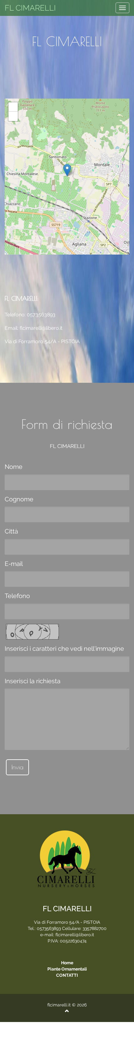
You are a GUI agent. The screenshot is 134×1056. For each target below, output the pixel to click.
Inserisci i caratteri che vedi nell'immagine (64, 648)
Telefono (17, 596)
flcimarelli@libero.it (41, 328)
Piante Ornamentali (67, 968)
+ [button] (13, 107)
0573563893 (41, 315)
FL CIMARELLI (30, 7)
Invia (17, 767)
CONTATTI (67, 975)
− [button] (13, 116)
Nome (13, 466)
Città (11, 531)
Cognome (19, 499)
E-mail (14, 563)
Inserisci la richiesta (32, 681)
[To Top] (67, 1011)
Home (67, 962)
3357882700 (95, 928)
